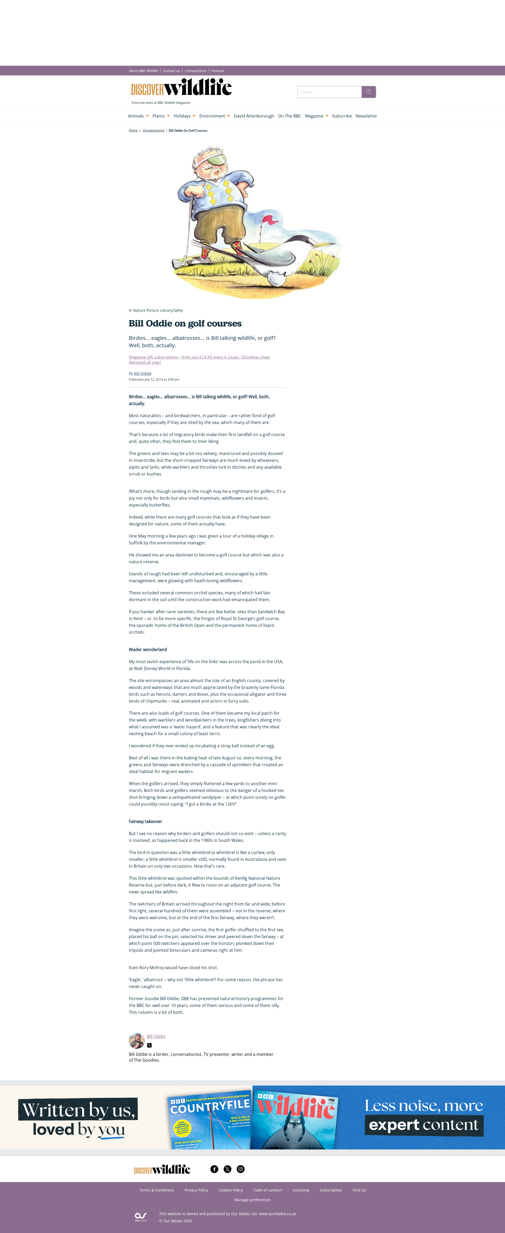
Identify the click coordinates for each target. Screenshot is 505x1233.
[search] (369, 92)
